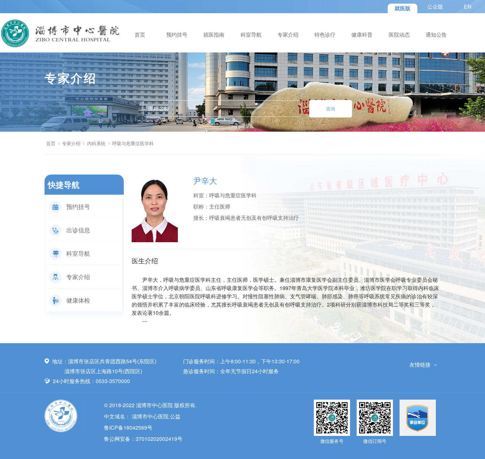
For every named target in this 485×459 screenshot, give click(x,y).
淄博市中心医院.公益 (156, 416)
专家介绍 (288, 34)
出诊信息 (78, 229)
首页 (140, 34)
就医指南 (213, 34)
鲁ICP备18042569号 (128, 427)
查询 (330, 108)
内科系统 (96, 143)
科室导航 (251, 34)
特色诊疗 (325, 34)
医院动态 (399, 34)
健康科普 (361, 34)
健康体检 (78, 300)
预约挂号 (176, 34)
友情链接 (420, 364)
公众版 (435, 6)
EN (467, 6)
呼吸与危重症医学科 (133, 143)
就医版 (402, 8)
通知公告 (436, 34)
